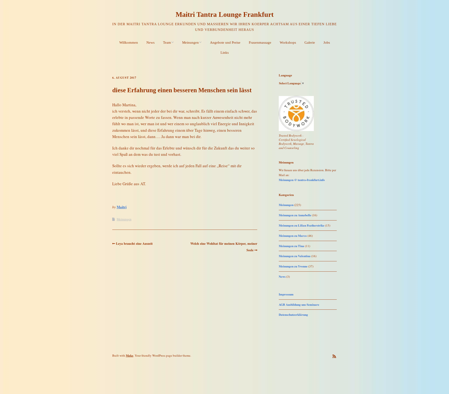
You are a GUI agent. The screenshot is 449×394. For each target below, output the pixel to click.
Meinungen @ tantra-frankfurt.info (302, 179)
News (150, 42)
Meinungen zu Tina (291, 246)
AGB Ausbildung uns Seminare (299, 304)
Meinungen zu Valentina (295, 256)
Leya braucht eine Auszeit (134, 243)
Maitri (122, 206)
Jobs (326, 42)
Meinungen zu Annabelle (295, 215)
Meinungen (190, 42)
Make (129, 355)
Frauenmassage (260, 42)
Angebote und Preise (225, 42)
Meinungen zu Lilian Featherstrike (301, 225)
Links (225, 52)
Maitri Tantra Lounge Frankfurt (225, 14)
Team (167, 42)
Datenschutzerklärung (293, 314)
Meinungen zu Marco (293, 235)
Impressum (286, 294)
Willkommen (128, 42)
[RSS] (334, 356)
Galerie (309, 42)
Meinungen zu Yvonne (293, 266)
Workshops (288, 42)
